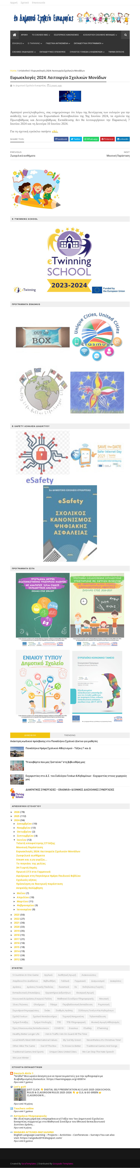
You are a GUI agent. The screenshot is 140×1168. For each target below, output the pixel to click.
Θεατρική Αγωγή (85, 992)
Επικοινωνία (38, 2)
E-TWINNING (34, 43)
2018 (17, 935)
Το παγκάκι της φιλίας (31, 863)
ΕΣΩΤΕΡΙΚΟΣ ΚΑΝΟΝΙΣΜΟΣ (66, 35)
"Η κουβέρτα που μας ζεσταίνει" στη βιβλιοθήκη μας (55, 762)
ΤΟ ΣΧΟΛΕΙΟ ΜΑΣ (40, 35)
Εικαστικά (64, 986)
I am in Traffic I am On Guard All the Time (66, 1033)
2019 (17, 930)
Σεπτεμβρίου (25, 835)
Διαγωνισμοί (97, 980)
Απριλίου (23, 897)
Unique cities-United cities (63, 1051)
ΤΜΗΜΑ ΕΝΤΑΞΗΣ (116, 52)
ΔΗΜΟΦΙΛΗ (30, 735)
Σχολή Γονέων (20, 1016)
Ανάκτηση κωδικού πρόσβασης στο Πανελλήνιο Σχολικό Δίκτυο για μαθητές (54, 741)
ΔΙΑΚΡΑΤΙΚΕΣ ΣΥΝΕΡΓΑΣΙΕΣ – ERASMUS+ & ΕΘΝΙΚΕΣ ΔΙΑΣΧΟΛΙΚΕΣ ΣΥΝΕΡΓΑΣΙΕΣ (70, 789)
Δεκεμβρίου (24, 823)
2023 (17, 914)
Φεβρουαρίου (26, 905)
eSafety (88, 1028)
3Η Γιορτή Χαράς (26, 867)
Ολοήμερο (39, 1004)
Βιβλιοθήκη (49, 980)
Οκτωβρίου (24, 831)
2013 (17, 955)
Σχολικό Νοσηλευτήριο (45, 1016)
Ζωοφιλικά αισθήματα (30, 855)
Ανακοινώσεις (89, 974)
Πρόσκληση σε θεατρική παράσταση (39, 883)
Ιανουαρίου (24, 909)
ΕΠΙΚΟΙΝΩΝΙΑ (39, 60)
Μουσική (104, 998)
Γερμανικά (80, 980)
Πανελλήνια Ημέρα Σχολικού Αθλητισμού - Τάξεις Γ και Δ (58, 748)
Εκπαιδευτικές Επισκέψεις (26, 992)
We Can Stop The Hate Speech (98, 1051)
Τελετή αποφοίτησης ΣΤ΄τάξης (35, 843)
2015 (17, 947)
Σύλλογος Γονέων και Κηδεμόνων (96, 1010)
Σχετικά (25, 2)
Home (13, 70)
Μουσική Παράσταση (29, 847)
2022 (17, 918)
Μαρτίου (23, 901)
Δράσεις (17, 986)
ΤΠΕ (59, 1022)
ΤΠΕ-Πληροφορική (76, 1022)
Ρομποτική (103, 1004)
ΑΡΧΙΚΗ (24, 35)
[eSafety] (43, 483)
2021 (17, 922)
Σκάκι (47, 1010)
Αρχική (13, 2)
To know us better (71, 1045)
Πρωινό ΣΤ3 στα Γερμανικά (33, 871)
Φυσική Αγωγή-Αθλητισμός (105, 1022)
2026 (17, 812)
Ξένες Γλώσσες (20, 1004)
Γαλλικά (65, 980)
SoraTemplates (29, 1163)
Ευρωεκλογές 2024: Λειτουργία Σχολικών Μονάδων (48, 851)
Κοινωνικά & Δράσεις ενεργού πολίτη (32, 998)
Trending (70, 735)
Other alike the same (24, 1045)
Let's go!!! (20, 1086)
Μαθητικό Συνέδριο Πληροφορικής (75, 998)
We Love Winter (21, 1057)
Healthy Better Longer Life (26, 1033)
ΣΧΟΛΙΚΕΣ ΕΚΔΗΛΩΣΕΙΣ (23, 52)
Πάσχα (53, 1004)
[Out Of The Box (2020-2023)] (43, 364)
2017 (17, 939)
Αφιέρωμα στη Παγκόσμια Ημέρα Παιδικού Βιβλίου (48, 875)
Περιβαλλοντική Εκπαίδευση (78, 1004)
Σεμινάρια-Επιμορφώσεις (26, 1010)
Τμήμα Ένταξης (20, 1022)
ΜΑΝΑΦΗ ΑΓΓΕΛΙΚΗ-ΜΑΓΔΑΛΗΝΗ (34, 1132)
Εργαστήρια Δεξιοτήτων (58, 992)
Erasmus (73, 1028)
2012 (17, 959)
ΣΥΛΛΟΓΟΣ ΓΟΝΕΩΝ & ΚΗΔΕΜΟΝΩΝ (86, 52)
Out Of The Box (48, 1045)
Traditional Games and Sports (28, 1051)
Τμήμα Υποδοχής (42, 1022)
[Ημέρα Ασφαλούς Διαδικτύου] (97, 483)
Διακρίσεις (115, 980)
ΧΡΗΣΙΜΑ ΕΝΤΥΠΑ (20, 60)
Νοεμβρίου (24, 827)
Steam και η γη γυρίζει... (31, 859)
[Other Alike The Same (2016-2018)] (97, 418)
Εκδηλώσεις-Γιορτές (93, 986)
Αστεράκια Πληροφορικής (30, 1116)
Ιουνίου (22, 839)
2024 (17, 820)
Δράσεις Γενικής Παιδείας (40, 986)
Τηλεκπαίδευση (97, 1016)
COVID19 (58, 1028)
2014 (17, 951)
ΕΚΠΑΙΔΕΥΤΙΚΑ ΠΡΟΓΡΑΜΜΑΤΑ (87, 43)
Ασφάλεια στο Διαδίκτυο (25, 980)
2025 (17, 816)
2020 (17, 926)
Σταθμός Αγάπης (64, 1010)
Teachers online (24, 1108)
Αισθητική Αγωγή (67, 974)
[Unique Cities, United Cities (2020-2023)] (97, 364)
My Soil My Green (72, 1039)
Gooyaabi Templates (63, 1163)
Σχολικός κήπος (26, 879)
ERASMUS (17, 43)
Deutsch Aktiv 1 (23, 1073)
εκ (76, 986)
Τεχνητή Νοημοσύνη (73, 1016)
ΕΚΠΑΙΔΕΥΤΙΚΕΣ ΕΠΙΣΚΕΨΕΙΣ (53, 52)
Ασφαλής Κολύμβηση (29, 887)
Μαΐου (21, 893)
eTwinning (102, 1028)
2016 (17, 943)
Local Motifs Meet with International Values (35, 1039)
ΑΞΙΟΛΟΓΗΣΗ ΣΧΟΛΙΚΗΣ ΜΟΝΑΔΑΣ (99, 35)
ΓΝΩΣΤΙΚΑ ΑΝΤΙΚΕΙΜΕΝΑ (57, 43)
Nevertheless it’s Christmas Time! (104, 1039)
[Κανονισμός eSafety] (70, 560)
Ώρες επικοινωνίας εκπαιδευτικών (31, 1028)
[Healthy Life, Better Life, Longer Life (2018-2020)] (43, 418)
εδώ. (55, 131)
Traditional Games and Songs (102, 1045)
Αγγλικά (48, 974)
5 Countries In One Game (26, 974)
